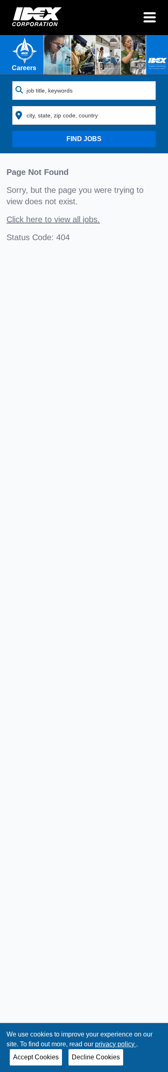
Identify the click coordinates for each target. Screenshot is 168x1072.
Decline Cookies (96, 1057)
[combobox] (84, 90)
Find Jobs (84, 138)
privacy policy (115, 1044)
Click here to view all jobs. (53, 219)
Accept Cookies (36, 1057)
